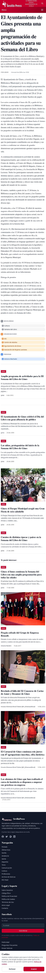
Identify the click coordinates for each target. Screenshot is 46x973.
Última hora (6, 850)
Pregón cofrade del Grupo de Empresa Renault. (20, 634)
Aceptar (34, 969)
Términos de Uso (8, 902)
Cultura (4, 871)
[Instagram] (10, 837)
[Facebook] (3, 837)
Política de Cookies (8, 899)
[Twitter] (7, 837)
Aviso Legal (6, 905)
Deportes (5, 862)
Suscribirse (23, 931)
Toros (4, 865)
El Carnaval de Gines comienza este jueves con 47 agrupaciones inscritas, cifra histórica (22, 753)
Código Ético (6, 893)
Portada (4, 847)
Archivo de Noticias (9, 877)
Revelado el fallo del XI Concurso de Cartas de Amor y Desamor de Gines (22, 692)
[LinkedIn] (14, 837)
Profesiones (6, 874)
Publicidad (5, 942)
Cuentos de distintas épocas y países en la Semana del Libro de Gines (21, 538)
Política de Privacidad (9, 896)
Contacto (5, 908)
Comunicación (7, 868)
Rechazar (12, 969)
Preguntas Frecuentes (9, 945)
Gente (4, 859)
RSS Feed (5, 880)
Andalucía (5, 856)
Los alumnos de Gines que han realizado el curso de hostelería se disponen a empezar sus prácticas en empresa (22, 782)
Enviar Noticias (7, 948)
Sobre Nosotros (7, 890)
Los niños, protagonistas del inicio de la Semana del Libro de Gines (20, 447)
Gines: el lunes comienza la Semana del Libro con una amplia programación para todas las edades (21, 574)
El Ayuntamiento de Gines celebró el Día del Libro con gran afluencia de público (22, 418)
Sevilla (4, 853)
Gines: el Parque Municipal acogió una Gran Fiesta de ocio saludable (23, 510)
